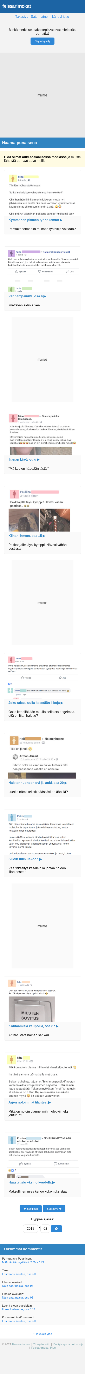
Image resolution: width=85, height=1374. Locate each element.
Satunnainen (40, 16)
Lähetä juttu (60, 16)
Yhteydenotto (41, 1344)
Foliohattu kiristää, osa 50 (19, 1274)
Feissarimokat (21, 1344)
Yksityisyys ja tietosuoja (68, 1344)
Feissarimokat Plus (43, 1347)
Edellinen (32, 1208)
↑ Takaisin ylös (42, 1333)
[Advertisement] (42, 95)
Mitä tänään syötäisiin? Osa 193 (23, 1262)
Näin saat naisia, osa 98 (17, 1285)
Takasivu (21, 16)
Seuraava (53, 1208)
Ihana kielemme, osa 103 (18, 1309)
